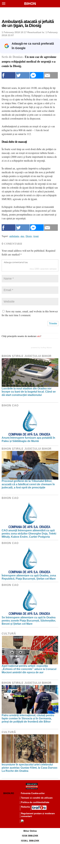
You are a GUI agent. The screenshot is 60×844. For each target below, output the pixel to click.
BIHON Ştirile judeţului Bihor (27, 356)
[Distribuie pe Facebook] (9, 75)
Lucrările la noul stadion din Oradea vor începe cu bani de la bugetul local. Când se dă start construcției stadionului (29, 391)
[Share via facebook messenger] (37, 75)
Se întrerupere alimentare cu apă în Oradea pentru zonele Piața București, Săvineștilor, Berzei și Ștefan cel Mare (29, 620)
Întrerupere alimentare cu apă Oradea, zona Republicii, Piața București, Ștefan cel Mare (29, 577)
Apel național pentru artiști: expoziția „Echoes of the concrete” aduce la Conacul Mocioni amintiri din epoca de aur (29, 669)
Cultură (9, 633)
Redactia (25, 807)
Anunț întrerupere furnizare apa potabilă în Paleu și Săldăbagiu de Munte (28, 439)
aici (38, 336)
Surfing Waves (46, 347)
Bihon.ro (8, 793)
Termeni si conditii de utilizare (36, 798)
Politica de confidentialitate (35, 802)
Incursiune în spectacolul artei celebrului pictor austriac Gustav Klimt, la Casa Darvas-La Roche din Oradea (30, 767)
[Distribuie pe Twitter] (23, 75)
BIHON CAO (10, 405)
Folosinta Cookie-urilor (33, 793)
